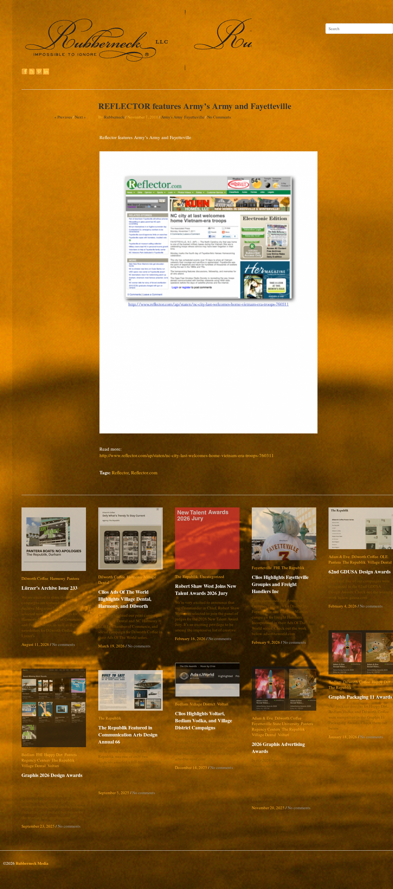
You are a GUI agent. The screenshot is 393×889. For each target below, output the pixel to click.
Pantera (73, 578)
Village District (202, 704)
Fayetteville (194, 117)
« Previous (63, 117)
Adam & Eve (339, 556)
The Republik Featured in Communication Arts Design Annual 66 (128, 734)
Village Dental (156, 577)
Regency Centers (266, 729)
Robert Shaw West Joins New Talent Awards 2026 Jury (205, 589)
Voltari (222, 704)
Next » (80, 117)
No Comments (219, 117)
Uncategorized (212, 576)
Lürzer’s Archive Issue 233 (49, 587)
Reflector (120, 472)
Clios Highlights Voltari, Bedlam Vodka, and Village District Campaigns (208, 720)
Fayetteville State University (275, 723)
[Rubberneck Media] (137, 68)
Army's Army (171, 117)
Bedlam (335, 682)
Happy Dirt (381, 682)
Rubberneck (114, 117)
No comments (63, 644)
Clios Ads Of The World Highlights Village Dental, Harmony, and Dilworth (124, 593)
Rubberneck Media (32, 863)
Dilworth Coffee (34, 578)
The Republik (186, 576)
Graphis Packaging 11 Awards (360, 696)
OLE (384, 556)
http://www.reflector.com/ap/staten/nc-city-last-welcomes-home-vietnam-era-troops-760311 (186, 455)
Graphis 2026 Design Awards (51, 774)
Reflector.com (144, 472)
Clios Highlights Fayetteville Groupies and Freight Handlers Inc (284, 584)
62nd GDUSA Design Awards (360, 571)
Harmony (57, 578)
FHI (277, 567)
